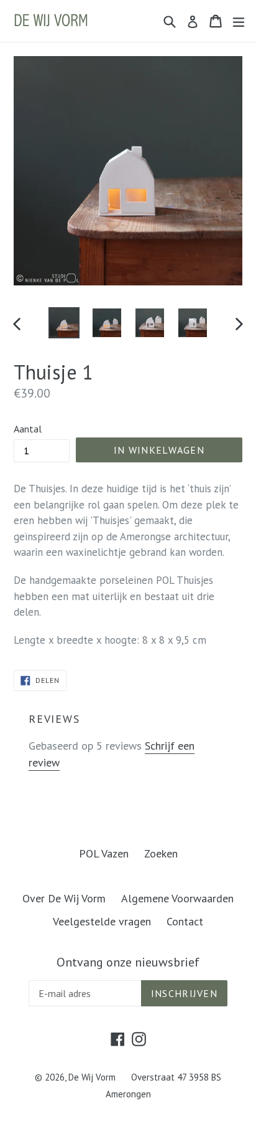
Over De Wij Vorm (64, 898)
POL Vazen (104, 853)
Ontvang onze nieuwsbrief (128, 962)
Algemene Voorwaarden (177, 898)
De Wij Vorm (92, 1077)
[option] (63, 322)
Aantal (28, 428)
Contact (185, 921)
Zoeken (161, 853)
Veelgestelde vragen (102, 921)
